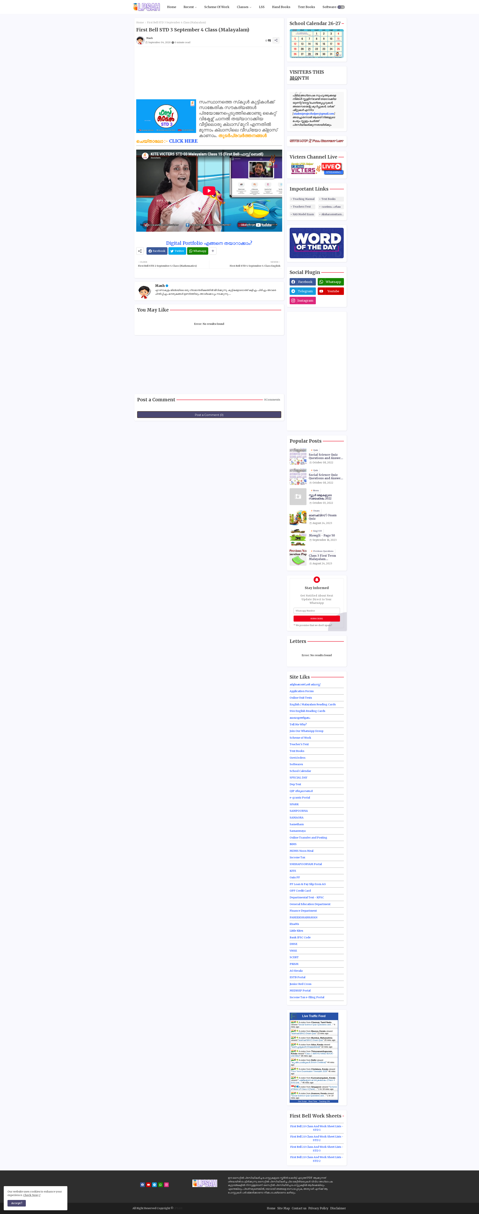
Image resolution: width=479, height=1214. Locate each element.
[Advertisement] (209, 73)
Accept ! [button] (16, 1203)
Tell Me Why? (298, 724)
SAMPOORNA (299, 811)
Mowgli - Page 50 (322, 535)
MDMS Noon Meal (301, 851)
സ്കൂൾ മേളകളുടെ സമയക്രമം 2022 (320, 496)
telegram (305, 291)
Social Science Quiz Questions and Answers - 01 (326, 456)
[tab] (171, 7)
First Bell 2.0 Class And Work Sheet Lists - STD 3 (316, 1148)
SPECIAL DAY (298, 777)
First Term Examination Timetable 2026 (309, 1071)
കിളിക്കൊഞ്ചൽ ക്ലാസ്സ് (305, 684)
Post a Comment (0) (209, 415)
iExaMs (294, 924)
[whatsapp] (160, 1184)
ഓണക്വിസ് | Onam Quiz (323, 517)
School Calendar (300, 771)
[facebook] (142, 1184)
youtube (333, 291)
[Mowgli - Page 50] (298, 537)
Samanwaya (298, 831)
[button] (341, 7)
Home (171, 7)
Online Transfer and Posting (308, 837)
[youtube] (148, 1184)
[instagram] (166, 1184)
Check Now (30, 1195)
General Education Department (310, 904)
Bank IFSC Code (300, 937)
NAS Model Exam (303, 214)
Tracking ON (324, 1101)
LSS (262, 7)
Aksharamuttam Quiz (332, 214)
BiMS (293, 844)
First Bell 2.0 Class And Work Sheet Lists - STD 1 (316, 1128)
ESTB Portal (297, 977)
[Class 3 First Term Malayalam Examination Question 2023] (298, 557)
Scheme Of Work (216, 7)
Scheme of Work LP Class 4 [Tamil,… (314, 1088)
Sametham (297, 824)
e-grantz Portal (300, 797)
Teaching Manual (304, 199)
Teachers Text (302, 206)
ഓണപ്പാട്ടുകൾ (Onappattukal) (306, 1047)
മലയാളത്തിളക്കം (300, 717)
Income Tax (297, 857)
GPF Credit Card (300, 890)
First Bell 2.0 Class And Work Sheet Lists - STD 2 (316, 1138)
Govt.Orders (297, 757)
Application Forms (302, 691)
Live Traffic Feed (314, 1016)
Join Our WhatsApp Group (306, 731)
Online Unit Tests (301, 697)
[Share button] (212, 251)
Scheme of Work (300, 737)
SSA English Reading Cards (307, 711)
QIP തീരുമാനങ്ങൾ (301, 791)
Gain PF (295, 877)
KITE (293, 871)
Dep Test (295, 784)
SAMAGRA (296, 817)
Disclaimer (338, 1208)
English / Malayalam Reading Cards (313, 704)
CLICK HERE (183, 141)
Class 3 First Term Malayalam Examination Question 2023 (326, 557)
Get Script (302, 1101)
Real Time (313, 1101)
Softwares (330, 7)
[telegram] (154, 1184)
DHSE (293, 944)
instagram (305, 300)
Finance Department (303, 910)
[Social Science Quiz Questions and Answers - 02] (298, 476)
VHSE (293, 950)
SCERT (294, 957)
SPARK (294, 804)
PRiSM (294, 964)
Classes (242, 7)
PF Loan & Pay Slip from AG (308, 884)
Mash (160, 285)
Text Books (306, 7)
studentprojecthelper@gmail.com (314, 113)
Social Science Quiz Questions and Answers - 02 (326, 476)
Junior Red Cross (300, 984)
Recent (189, 7)
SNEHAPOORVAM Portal (306, 864)
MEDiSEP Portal (300, 990)
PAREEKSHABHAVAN (303, 917)
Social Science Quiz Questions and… (316, 1024)
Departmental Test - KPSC (307, 897)
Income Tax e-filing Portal (307, 997)
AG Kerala (296, 970)
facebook (305, 282)
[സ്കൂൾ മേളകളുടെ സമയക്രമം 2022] (298, 496)
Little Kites (296, 930)
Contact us (299, 1208)
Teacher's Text (299, 744)
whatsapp (333, 282)
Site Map (283, 1208)
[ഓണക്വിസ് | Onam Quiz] (298, 516)
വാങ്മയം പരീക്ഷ (331, 206)
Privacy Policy (318, 1208)
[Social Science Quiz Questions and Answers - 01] (298, 456)
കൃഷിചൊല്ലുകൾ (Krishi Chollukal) (309, 1062)
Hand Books (281, 7)
